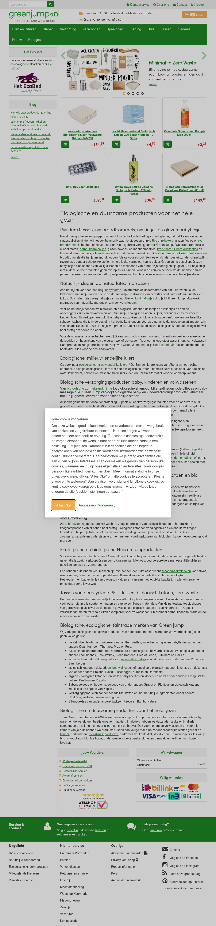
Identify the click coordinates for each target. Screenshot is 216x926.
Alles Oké (63, 505)
